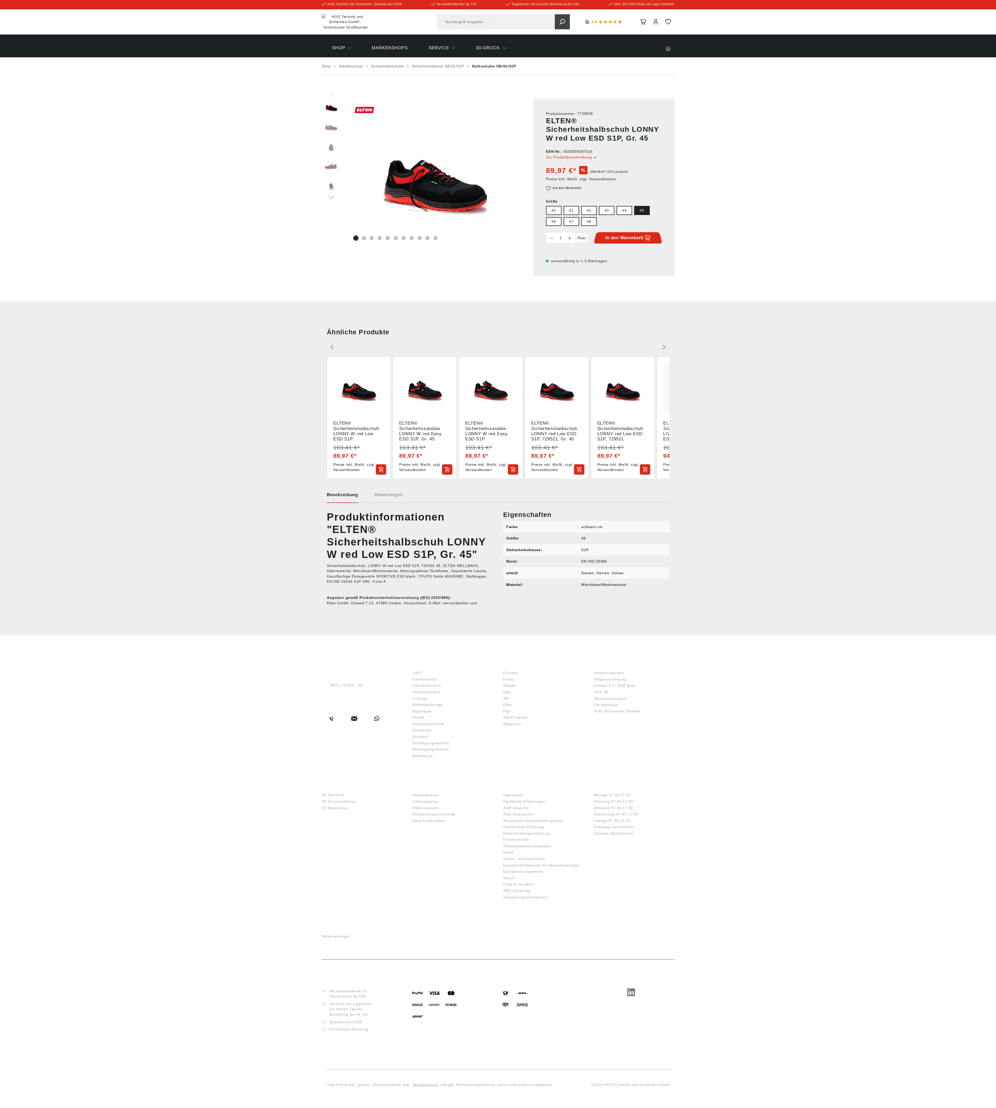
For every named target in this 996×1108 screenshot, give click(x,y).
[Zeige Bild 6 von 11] (396, 238)
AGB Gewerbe (516, 808)
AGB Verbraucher (519, 814)
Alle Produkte (515, 717)
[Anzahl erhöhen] (569, 238)
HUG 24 (601, 692)
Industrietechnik (426, 685)
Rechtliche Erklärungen (524, 801)
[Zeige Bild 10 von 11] (427, 238)
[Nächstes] (331, 197)
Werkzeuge (422, 756)
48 (589, 221)
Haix (507, 711)
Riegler (509, 685)
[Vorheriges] (331, 95)
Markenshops (521, 664)
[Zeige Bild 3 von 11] (372, 238)
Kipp (507, 692)
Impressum (513, 795)
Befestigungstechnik (430, 749)
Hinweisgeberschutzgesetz (527, 846)
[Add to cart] (381, 469)
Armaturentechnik (428, 724)
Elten (508, 705)
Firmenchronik (516, 839)
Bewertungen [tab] (388, 494)
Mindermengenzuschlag (433, 814)
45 (642, 210)
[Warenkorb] (643, 22)
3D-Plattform (333, 795)
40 (553, 210)
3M (506, 698)
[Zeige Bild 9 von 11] (420, 238)
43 (606, 210)
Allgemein (512, 724)
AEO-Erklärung (516, 891)
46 (553, 221)
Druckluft (420, 737)
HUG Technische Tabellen (617, 711)
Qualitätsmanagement (523, 871)
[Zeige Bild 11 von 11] (435, 238)
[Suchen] (562, 21)
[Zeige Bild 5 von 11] (388, 238)
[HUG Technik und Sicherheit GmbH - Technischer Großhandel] (345, 22)
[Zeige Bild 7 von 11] (404, 238)
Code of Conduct (518, 884)
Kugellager (422, 711)
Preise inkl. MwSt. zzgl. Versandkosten (581, 179)
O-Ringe (419, 698)
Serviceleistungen (610, 698)
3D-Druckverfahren (339, 801)
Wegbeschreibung (610, 679)
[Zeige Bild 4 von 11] (380, 238)
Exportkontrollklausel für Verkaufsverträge (541, 865)
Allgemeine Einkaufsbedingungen (533, 821)
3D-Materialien (335, 808)
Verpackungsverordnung (525, 897)
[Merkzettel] (668, 22)
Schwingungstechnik (430, 743)
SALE (417, 673)
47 (571, 221)
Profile (418, 717)
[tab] (342, 496)
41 (571, 210)
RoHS (508, 852)
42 (589, 210)
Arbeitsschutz (424, 679)
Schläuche (421, 730)
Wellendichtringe (427, 705)
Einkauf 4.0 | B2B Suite (615, 685)
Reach (509, 878)
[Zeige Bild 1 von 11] (356, 238)
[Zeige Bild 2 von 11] (364, 238)
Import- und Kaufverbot (524, 859)
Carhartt (510, 673)
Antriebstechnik (426, 692)
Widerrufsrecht (425, 808)
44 (624, 210)
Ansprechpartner (609, 673)
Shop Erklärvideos (428, 821)
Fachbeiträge (606, 705)
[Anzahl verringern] (551, 238)
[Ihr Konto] (655, 22)
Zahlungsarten (425, 801)
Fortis (508, 679)
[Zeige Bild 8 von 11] (412, 238)
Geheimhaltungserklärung (526, 833)
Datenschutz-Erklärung (524, 827)
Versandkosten (425, 795)
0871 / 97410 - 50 (346, 685)
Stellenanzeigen (336, 936)
